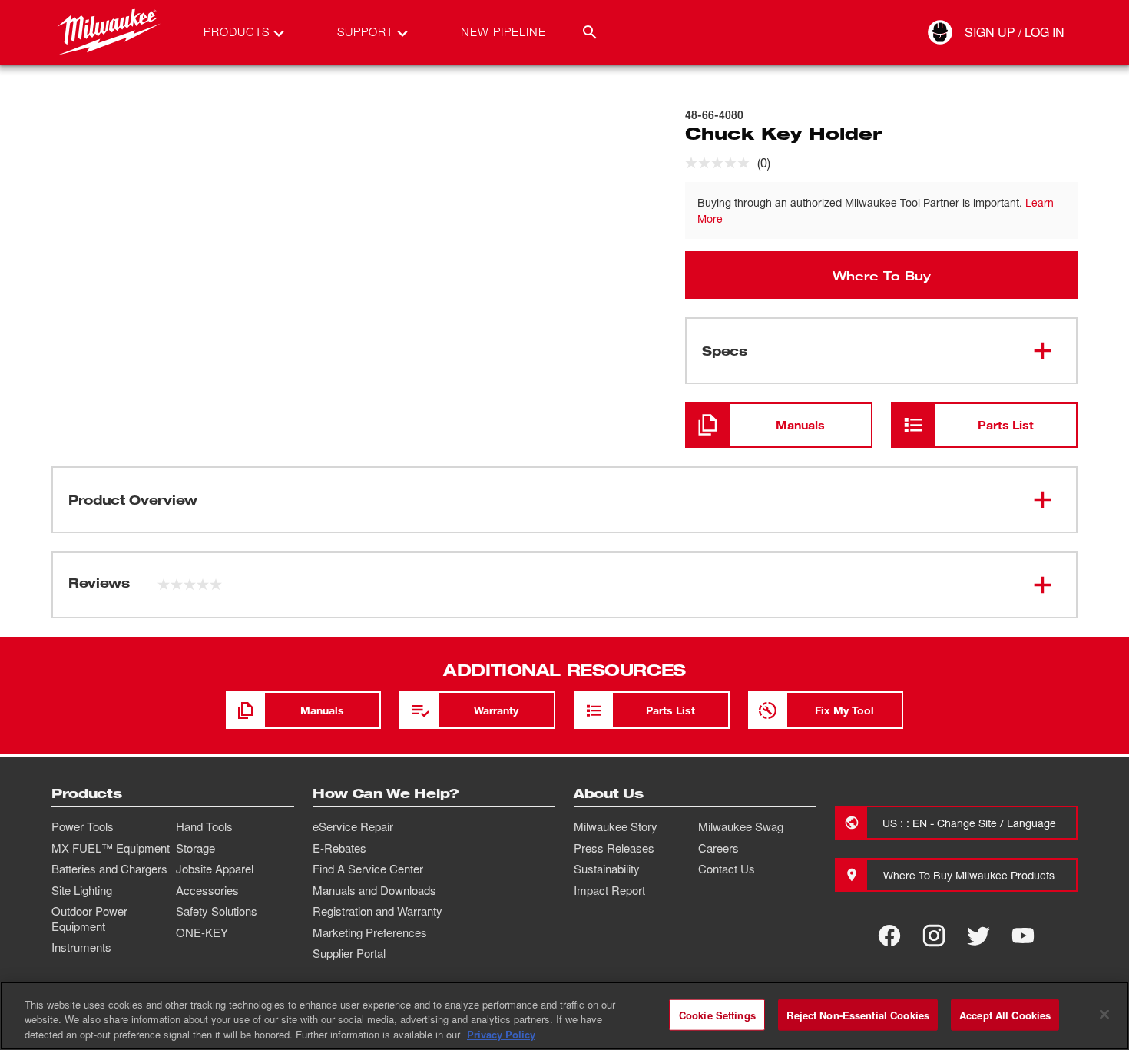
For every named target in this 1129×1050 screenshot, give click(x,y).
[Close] (1104, 1014)
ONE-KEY (202, 932)
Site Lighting (81, 890)
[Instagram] (934, 935)
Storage (195, 848)
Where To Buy (882, 275)
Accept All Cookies (1005, 1014)
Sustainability (607, 868)
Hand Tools (204, 826)
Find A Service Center (368, 868)
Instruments (81, 947)
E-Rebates (339, 848)
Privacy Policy (501, 1034)
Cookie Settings (717, 1014)
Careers (718, 848)
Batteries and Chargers (109, 868)
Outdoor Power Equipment (89, 918)
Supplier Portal (349, 953)
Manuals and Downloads (374, 890)
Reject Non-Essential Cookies (857, 1014)
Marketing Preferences (370, 932)
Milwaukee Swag (740, 826)
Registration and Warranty (377, 911)
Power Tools (82, 826)
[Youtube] (1023, 935)
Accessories (207, 890)
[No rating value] (721, 162)
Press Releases (614, 848)
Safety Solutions (216, 911)
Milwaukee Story (615, 826)
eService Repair (353, 826)
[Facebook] (889, 935)
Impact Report (609, 890)
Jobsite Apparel (214, 868)
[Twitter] (978, 935)
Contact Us (726, 868)
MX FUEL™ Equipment (110, 848)
